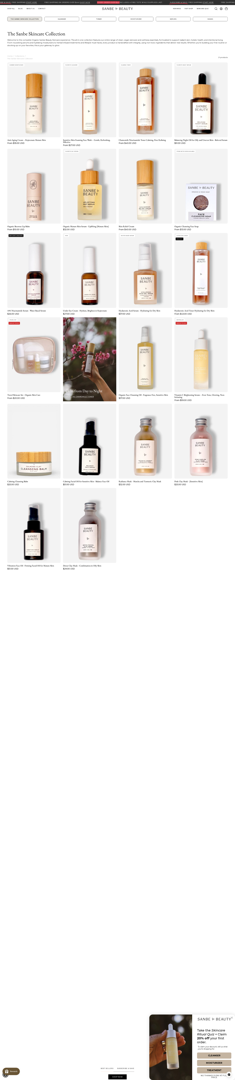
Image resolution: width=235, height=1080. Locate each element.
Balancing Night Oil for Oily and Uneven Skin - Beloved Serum (200, 140)
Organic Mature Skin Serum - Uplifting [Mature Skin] (86, 226)
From (15, 143)
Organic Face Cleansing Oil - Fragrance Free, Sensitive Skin (143, 395)
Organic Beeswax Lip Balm (18, 226)
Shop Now (117, 1077)
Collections (19, 56)
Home (10, 56)
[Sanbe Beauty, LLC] (117, 8)
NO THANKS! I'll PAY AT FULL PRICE (214, 1076)
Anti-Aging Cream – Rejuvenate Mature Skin (26, 140)
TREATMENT (214, 1070)
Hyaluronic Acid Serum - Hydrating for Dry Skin (139, 311)
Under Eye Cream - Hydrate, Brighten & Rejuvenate (85, 311)
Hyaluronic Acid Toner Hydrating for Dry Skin (194, 311)
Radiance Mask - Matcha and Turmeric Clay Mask (140, 481)
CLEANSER (214, 1055)
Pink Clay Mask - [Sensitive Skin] (188, 481)
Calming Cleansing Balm (17, 481)
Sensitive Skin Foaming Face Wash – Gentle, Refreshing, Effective (86, 141)
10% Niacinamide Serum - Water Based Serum (26, 311)
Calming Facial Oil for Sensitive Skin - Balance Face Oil (86, 481)
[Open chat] (229, 1075)
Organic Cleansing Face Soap (186, 226)
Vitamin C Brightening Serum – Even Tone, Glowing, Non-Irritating (199, 396)
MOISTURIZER (214, 1063)
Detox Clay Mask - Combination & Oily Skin (82, 566)
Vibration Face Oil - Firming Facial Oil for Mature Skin (30, 566)
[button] (189, 8)
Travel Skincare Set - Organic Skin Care (23, 395)
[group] (117, 19)
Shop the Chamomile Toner (79, 397)
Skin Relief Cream (126, 226)
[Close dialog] (232, 1018)
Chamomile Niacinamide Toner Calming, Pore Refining (142, 140)
